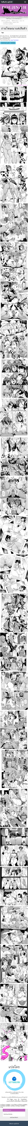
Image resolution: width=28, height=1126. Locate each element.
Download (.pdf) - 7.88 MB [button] (8, 43)
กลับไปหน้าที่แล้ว (14, 1117)
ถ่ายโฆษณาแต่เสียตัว (14, 28)
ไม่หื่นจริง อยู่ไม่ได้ (6, 2)
